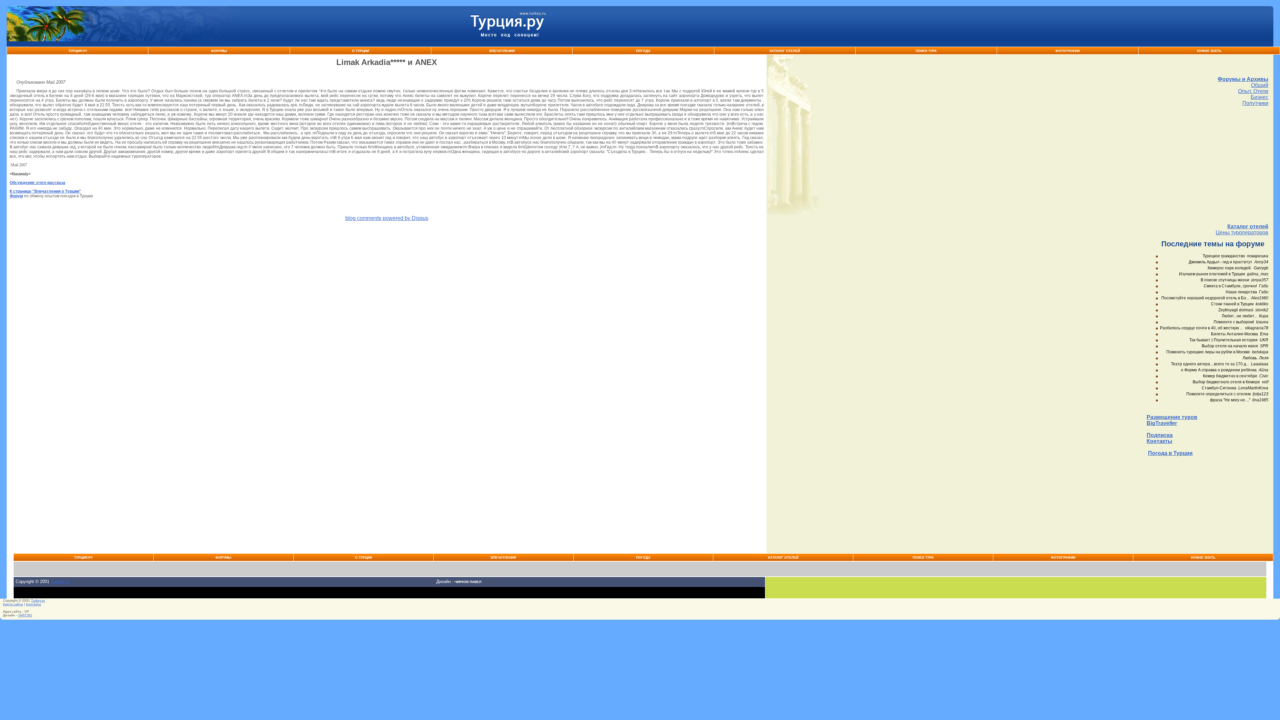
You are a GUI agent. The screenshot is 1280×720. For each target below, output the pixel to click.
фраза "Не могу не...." (1230, 400)
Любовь (1250, 358)
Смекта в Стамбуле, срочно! (1231, 286)
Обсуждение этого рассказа (37, 182)
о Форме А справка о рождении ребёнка (1219, 370)
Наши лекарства (1241, 292)
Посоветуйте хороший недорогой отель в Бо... (1205, 298)
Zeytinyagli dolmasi (1235, 310)
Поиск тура (926, 51)
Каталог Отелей (785, 51)
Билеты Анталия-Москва (1234, 334)
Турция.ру (77, 51)
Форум (16, 196)
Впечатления (502, 51)
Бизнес (1259, 97)
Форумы (219, 51)
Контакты (1159, 441)
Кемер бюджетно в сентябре (1230, 376)
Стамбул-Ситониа (1219, 388)
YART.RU (25, 615)
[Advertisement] (1207, 165)
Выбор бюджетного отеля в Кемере (1226, 382)
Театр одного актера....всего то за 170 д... (1210, 364)
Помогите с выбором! (1234, 322)
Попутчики (1255, 103)
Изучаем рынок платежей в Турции (1212, 274)
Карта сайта (13, 604)
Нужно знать (1209, 51)
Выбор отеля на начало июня (1230, 346)
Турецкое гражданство (1224, 256)
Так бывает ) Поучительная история (1223, 340)
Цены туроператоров (1242, 232)
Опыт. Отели (1253, 91)
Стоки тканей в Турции (1232, 304)
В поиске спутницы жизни (1225, 280)
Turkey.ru (60, 581)
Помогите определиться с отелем (1218, 394)
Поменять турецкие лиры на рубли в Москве (1208, 352)
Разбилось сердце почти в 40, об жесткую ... (1201, 328)
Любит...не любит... (1239, 316)
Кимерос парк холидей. (1230, 268)
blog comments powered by (386, 218)
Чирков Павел (468, 582)
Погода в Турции (1170, 453)
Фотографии (1067, 51)
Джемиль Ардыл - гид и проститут (1220, 262)
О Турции (360, 51)
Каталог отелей (1247, 226)
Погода (643, 51)
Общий (1259, 85)
